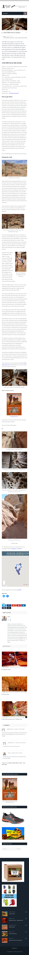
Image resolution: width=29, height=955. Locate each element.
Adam (4, 36)
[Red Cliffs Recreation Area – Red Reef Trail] (14, 709)
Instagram (13, 548)
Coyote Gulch (12, 913)
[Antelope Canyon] (14, 660)
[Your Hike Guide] (14, 6)
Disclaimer (14, 948)
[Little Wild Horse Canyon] (14, 29)
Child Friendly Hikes (7, 37)
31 (26, 918)
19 (26, 925)
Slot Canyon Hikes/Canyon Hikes (20, 37)
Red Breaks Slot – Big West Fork (16, 920)
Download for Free (14, 416)
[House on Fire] (14, 684)
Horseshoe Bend (13, 933)
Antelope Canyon (7, 669)
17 (26, 931)
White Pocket (12, 927)
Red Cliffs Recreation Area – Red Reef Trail (12, 719)
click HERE (19, 590)
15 (26, 938)
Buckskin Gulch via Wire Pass (15, 940)
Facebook (19, 548)
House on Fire (6, 694)
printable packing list (13, 93)
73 (26, 911)
